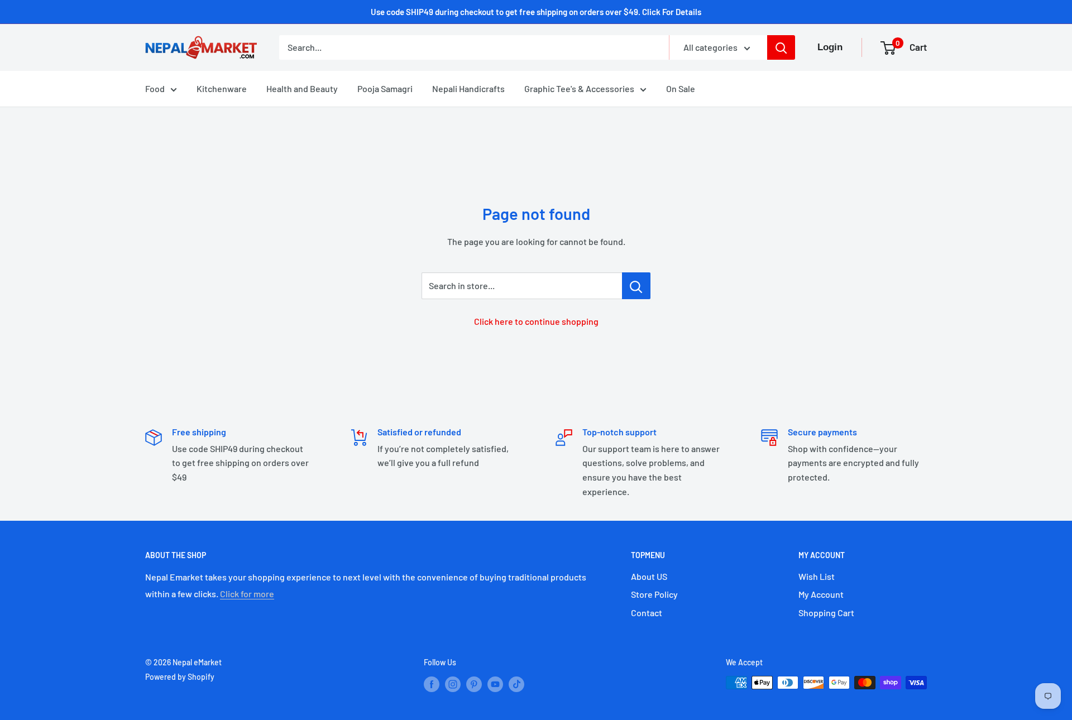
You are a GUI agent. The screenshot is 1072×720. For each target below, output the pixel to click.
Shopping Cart (826, 612)
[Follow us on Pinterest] (474, 684)
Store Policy (654, 594)
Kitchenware (222, 88)
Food (155, 88)
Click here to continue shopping (536, 321)
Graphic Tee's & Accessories (579, 88)
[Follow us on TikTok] (516, 684)
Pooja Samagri (385, 88)
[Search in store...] (636, 285)
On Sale (680, 88)
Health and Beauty (302, 88)
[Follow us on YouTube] (495, 684)
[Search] (781, 47)
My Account (821, 594)
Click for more (247, 593)
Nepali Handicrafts (468, 88)
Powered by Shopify (179, 676)
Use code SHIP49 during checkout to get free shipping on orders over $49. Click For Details (536, 12)
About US (649, 576)
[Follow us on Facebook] (431, 684)
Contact (646, 612)
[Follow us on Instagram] (453, 684)
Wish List (816, 576)
